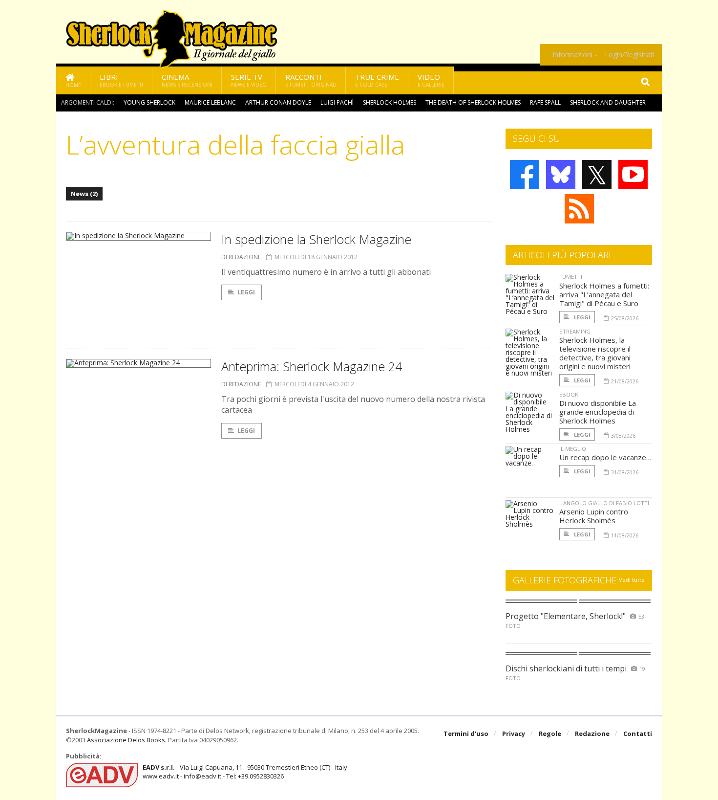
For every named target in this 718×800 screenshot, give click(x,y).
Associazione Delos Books (126, 739)
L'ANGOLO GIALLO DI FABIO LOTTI (604, 503)
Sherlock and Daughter (608, 102)
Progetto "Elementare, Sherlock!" (566, 616)
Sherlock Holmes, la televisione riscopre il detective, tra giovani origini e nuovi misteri (595, 353)
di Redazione (241, 257)
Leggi (246, 292)
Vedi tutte (632, 579)
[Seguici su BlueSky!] (560, 174)
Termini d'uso (465, 733)
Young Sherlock (149, 102)
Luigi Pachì (337, 102)
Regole (550, 733)
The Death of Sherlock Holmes (473, 102)
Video (431, 80)
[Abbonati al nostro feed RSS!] (579, 208)
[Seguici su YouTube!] (633, 174)
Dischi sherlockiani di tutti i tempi (566, 668)
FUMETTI (570, 276)
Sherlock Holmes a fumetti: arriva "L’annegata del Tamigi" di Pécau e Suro (604, 294)
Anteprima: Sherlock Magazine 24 (311, 366)
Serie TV (249, 80)
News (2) (84, 193)
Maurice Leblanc (210, 102)
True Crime (377, 80)
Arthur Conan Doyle (278, 102)
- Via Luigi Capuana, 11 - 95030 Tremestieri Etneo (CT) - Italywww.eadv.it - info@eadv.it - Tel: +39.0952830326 (245, 771)
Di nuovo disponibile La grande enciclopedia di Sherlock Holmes (597, 411)
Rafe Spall (545, 102)
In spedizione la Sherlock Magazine (316, 239)
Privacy (513, 733)
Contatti (637, 733)
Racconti (311, 80)
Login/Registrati (630, 54)
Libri (121, 80)
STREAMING (575, 331)
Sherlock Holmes (389, 102)
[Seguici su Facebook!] (524, 174)
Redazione (592, 733)
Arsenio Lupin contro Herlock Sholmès (593, 516)
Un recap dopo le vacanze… (605, 457)
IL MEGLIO (572, 448)
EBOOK (568, 394)
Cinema (187, 80)
